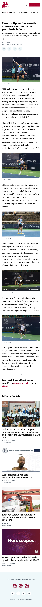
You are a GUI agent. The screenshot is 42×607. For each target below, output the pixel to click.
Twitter (28, 383)
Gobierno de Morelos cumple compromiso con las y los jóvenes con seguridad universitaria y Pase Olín (21, 433)
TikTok (5, 386)
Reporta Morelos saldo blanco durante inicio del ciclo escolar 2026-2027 (19, 517)
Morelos (12, 12)
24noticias (6, 42)
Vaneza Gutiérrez (8, 563)
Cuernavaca (23, 12)
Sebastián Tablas (8, 440)
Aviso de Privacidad (25, 599)
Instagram (18, 383)
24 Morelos (6, 523)
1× (16, 289)
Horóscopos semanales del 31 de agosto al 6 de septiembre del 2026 (20, 559)
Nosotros (13, 599)
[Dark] (26, 5)
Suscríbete (34, 5)
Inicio (4, 12)
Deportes (34, 12)
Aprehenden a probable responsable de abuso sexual (17, 476)
